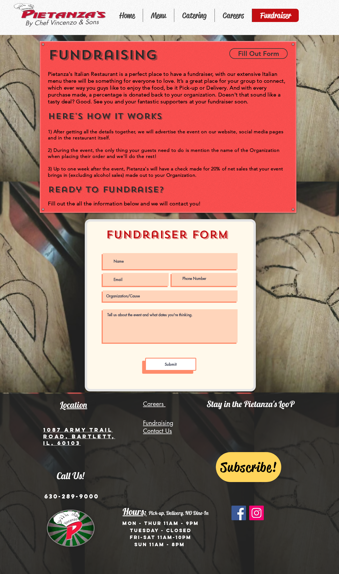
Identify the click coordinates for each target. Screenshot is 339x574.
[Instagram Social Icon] (256, 513)
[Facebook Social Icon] (238, 513)
